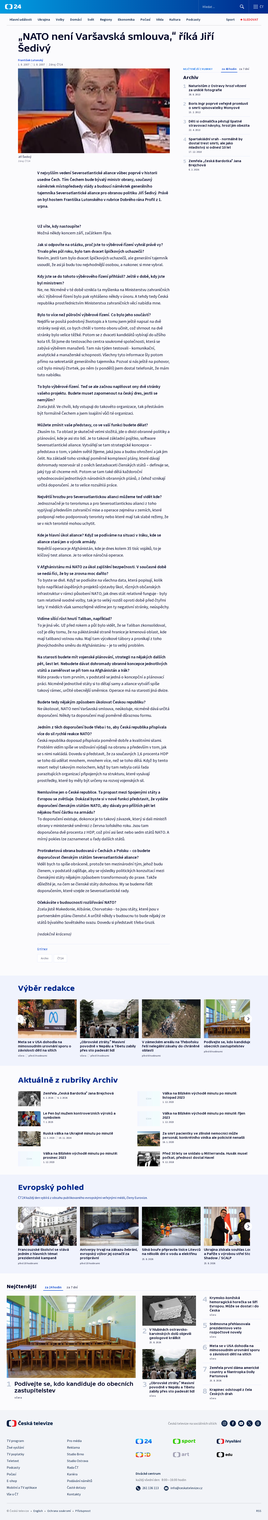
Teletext (13, 1461)
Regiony (106, 19)
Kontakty (74, 1494)
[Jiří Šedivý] (94, 110)
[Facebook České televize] (232, 1423)
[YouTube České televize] (241, 1423)
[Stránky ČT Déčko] (143, 1454)
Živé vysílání (15, 1447)
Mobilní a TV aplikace (22, 1487)
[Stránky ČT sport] (184, 1441)
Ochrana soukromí (59, 1511)
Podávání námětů (79, 1481)
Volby (60, 19)
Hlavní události (21, 19)
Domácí (76, 19)
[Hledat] (242, 6)
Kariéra (72, 1474)
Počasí (145, 19)
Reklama (73, 1447)
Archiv (45, 958)
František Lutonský (30, 60)
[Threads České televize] (258, 1423)
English (38, 1511)
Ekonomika (126, 19)
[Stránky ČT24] (144, 1441)
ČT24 (60, 958)
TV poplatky (15, 1454)
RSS (258, 1511)
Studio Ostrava (77, 1461)
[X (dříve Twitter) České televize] (249, 1423)
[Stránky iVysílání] (229, 1441)
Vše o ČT (13, 1494)
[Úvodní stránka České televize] (30, 1423)
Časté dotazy (76, 1487)
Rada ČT (73, 1467)
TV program (15, 1441)
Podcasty (193, 19)
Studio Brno (75, 1454)
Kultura (174, 19)
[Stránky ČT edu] (224, 1454)
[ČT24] (13, 6)
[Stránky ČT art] (181, 1454)
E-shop (12, 1481)
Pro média (74, 1441)
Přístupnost (82, 1511)
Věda (160, 19)
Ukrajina (44, 19)
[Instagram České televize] (224, 1423)
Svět (91, 19)
